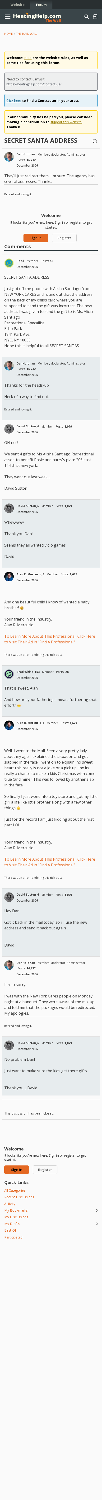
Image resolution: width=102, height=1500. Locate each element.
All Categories (14, 1190)
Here (28, 57)
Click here (13, 100)
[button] (95, 141)
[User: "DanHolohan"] (9, 157)
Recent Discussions (19, 1197)
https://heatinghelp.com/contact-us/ (33, 84)
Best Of (10, 1230)
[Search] (86, 16)
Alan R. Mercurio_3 (30, 574)
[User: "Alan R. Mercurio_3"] (9, 576)
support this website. (66, 122)
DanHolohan (26, 154)
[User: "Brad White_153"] (9, 674)
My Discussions (16, 1217)
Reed (20, 261)
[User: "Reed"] (9, 263)
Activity (9, 1203)
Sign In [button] (36, 238)
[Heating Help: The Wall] (37, 16)
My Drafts (51, 1223)
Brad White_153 (28, 672)
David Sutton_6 (28, 426)
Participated (13, 1237)
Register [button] (64, 238)
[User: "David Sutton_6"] (9, 429)
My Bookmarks (51, 1210)
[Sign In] (95, 16)
